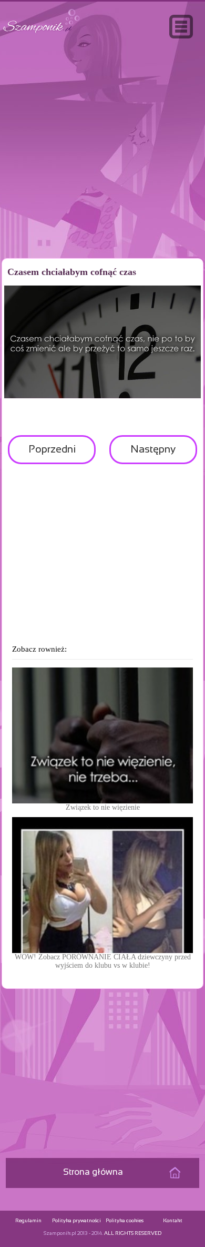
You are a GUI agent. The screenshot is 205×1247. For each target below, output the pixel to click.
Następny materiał (153, 454)
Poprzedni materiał (52, 454)
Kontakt (172, 1221)
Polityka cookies (125, 1221)
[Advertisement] (102, 170)
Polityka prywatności (76, 1221)
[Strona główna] (41, 33)
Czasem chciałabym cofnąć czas (71, 272)
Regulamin (28, 1221)
